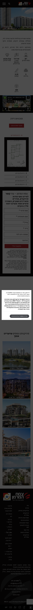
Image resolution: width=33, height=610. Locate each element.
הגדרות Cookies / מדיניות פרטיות (19, 316)
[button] (30, 607)
